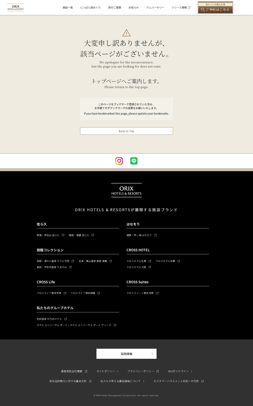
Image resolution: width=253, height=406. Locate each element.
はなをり (133, 223)
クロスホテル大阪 (138, 267)
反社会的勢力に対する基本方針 (70, 381)
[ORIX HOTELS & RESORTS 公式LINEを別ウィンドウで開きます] (133, 161)
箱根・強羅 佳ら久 (81, 235)
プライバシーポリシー (143, 371)
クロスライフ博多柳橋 (85, 293)
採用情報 (139, 353)
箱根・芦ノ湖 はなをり (141, 235)
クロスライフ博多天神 (51, 293)
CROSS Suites (137, 281)
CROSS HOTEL (138, 249)
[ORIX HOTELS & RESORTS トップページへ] (15, 9)
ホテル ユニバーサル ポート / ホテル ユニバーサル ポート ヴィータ (76, 325)
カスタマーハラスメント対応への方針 (179, 381)
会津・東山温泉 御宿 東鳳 (95, 261)
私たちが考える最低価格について (121, 381)
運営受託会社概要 (74, 371)
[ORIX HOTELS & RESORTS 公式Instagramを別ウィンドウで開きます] (119, 161)
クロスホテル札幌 (138, 261)
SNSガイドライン (178, 371)
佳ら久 (42, 223)
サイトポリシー (105, 371)
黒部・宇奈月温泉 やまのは (54, 267)
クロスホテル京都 (168, 261)
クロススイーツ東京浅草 (142, 293)
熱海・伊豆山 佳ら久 (50, 235)
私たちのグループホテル (55, 307)
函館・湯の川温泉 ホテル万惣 (55, 261)
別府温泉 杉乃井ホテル (52, 319)
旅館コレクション (50, 249)
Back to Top (126, 131)
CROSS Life (46, 281)
